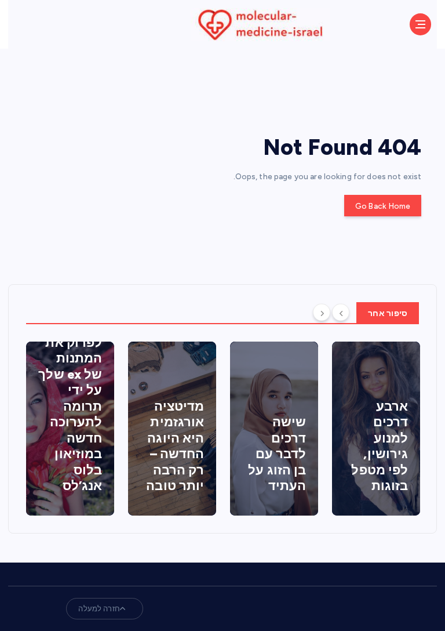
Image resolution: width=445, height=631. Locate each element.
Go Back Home (383, 206)
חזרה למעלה (98, 608)
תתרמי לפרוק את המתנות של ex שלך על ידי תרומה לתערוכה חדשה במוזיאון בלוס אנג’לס (70, 406)
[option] (70, 429)
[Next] (321, 312)
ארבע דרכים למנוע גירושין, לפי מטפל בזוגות (379, 446)
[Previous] (340, 312)
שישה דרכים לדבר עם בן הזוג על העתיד (277, 454)
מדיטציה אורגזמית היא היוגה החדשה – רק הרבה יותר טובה (175, 446)
